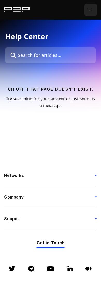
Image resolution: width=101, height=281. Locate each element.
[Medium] (89, 268)
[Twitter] (12, 268)
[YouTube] (50, 268)
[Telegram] (31, 268)
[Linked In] (70, 268)
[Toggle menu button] (90, 10)
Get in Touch (51, 242)
